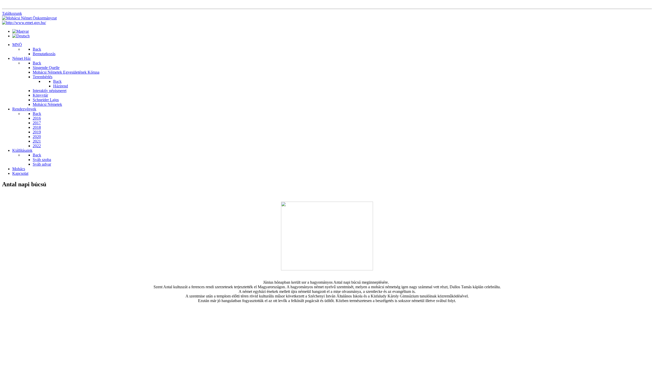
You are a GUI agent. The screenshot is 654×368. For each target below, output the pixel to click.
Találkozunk (12, 13)
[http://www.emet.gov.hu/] (24, 22)
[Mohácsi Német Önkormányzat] (29, 18)
